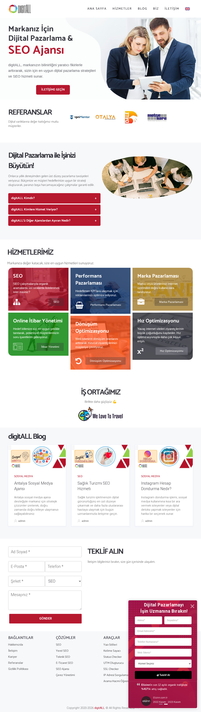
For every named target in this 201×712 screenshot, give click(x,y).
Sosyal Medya (23, 476)
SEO (80, 476)
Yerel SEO (62, 650)
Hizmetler (122, 8)
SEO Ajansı (62, 669)
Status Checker (112, 656)
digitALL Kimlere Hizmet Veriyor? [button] (34, 209)
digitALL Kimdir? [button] (23, 198)
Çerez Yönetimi (65, 675)
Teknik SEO (63, 656)
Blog (142, 8)
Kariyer (12, 657)
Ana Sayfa (97, 8)
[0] (160, 704)
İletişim (172, 8)
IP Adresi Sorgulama (115, 675)
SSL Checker (111, 669)
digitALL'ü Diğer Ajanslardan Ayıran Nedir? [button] (40, 220)
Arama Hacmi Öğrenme (117, 681)
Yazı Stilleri (110, 644)
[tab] (54, 198)
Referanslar (15, 663)
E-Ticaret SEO (64, 662)
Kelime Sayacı (112, 650)
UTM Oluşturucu (113, 662)
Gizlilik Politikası (18, 669)
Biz (156, 8)
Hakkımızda (15, 644)
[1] (165, 704)
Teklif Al (164, 675)
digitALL (99, 708)
